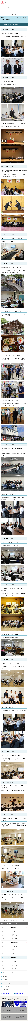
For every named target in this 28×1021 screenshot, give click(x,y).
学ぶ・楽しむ (21, 11)
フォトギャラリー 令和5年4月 (10, 968)
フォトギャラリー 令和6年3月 (10, 927)
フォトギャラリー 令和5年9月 (10, 950)
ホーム (7, 17)
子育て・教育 (7, 11)
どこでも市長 (6, 986)
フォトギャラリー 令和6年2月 (10, 931)
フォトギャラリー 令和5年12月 (10, 938)
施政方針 (5, 976)
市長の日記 (5, 979)
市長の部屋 (13, 17)
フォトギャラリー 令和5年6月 (10, 961)
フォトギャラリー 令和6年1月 (10, 935)
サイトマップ (6, 993)
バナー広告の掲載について (16, 998)
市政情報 (14, 14)
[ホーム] (6, 3)
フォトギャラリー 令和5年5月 (10, 965)
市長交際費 (5, 989)
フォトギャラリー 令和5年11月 (10, 942)
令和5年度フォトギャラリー (7, 19)
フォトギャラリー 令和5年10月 (10, 946)
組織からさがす (19, 993)
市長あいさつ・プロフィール (9, 972)
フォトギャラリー (21, 17)
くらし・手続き (7, 7)
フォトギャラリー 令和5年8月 (10, 953)
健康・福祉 (21, 7)
